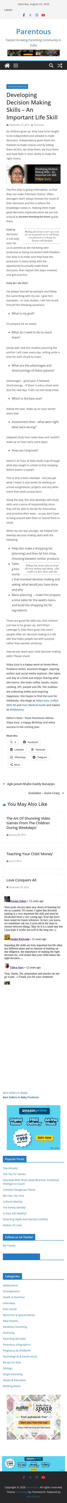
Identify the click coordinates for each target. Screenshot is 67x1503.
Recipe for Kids (12, 1362)
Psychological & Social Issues (20, 1356)
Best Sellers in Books (15, 1092)
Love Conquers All (21, 880)
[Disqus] (33, 940)
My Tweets (9, 1245)
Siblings (7, 1368)
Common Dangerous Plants (19, 1189)
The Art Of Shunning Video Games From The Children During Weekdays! (28, 823)
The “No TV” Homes (14, 1174)
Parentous (33, 31)
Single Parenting (13, 1374)
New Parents (10, 1321)
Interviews (9, 1303)
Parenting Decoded (14, 1338)
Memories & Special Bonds (19, 1315)
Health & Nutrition (14, 1297)
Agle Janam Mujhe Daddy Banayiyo (31, 784)
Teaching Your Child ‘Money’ (29, 853)
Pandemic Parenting (15, 1327)
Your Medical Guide (34, 705)
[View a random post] (60, 65)
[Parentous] (7, 65)
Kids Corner (10, 1309)
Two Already (10, 1168)
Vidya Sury (42, 700)
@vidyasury (17, 709)
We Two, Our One (13, 1195)
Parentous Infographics (17, 1344)
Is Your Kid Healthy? (15, 1213)
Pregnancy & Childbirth (17, 1350)
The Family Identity (14, 1207)
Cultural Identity (12, 1201)
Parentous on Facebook (21, 1257)
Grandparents (11, 1291)
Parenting (8, 1332)
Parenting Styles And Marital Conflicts (25, 1219)
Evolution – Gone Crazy (44, 793)
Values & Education (17, 86)
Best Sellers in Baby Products (21, 1097)
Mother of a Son (12, 1225)
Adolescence (10, 1285)
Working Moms (12, 1386)
